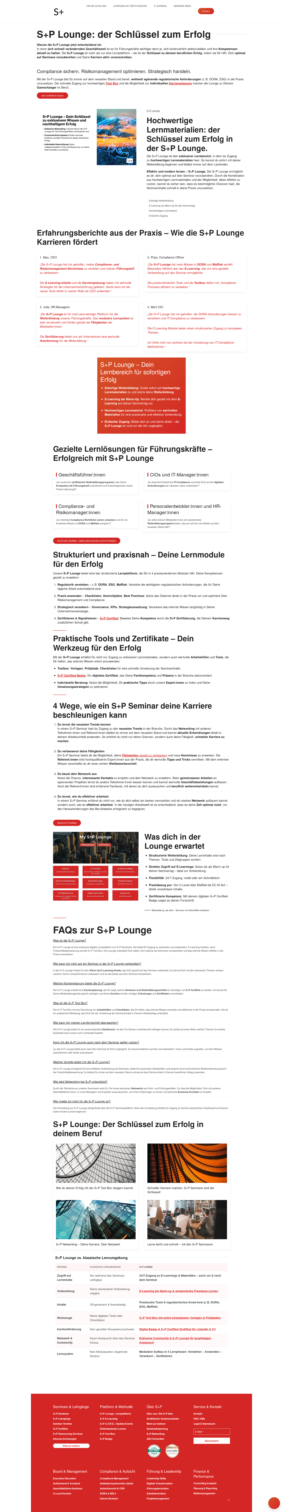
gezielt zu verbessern (144, 755)
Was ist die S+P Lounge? (69, 940)
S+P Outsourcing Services (68, 1433)
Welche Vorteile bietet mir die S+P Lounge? (81, 1062)
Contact (206, 11)
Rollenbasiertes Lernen (113, 1428)
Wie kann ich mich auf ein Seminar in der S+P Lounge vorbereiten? (97, 964)
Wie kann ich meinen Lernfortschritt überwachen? (85, 1023)
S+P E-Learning (108, 1418)
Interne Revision (109, 1498)
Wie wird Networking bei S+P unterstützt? (80, 1082)
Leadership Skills (156, 1478)
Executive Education (64, 1478)
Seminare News (182, 5)
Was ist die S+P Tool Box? (70, 1003)
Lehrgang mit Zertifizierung (130, 5)
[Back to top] (228, 1500)
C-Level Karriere (62, 1493)
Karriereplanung (180, 83)
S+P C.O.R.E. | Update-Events (116, 1423)
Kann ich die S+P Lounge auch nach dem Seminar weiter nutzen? (96, 1042)
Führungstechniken (158, 1488)
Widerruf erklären (71, 1445)
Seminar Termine (62, 1423)
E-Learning (160, 5)
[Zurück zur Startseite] (59, 11)
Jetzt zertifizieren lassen (52, 95)
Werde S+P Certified (66, 822)
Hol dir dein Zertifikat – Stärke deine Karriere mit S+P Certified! (86, 540)
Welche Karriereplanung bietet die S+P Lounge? (84, 983)
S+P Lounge (153, 110)
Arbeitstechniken (156, 1493)
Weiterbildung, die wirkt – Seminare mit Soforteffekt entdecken (180, 910)
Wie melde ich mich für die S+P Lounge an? (82, 1101)
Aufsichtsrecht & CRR (112, 1488)
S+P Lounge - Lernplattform (115, 1413)
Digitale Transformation (160, 1483)
